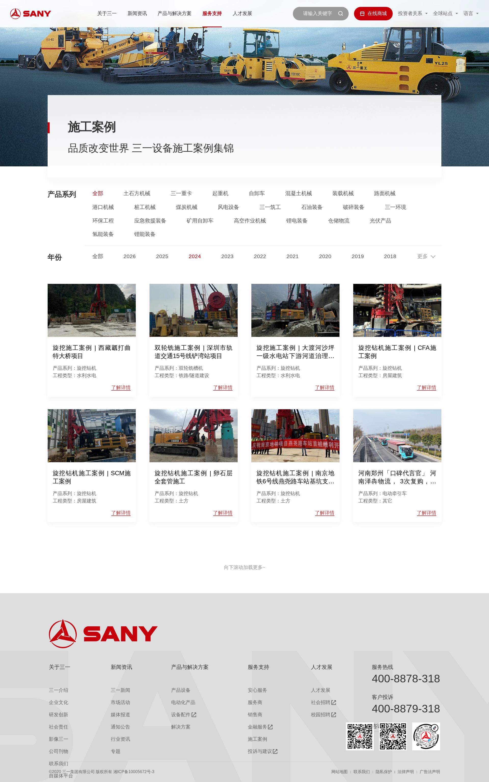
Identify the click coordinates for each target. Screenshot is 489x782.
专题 (115, 751)
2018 (390, 256)
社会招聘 (320, 702)
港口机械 (103, 207)
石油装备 (312, 207)
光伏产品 (380, 220)
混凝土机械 (298, 193)
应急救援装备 (150, 220)
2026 (130, 256)
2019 (358, 256)
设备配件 (181, 714)
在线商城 (377, 13)
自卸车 (257, 193)
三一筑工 (270, 207)
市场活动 (120, 702)
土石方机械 (137, 193)
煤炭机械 (186, 207)
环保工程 (103, 220)
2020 (325, 256)
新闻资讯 (137, 13)
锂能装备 (145, 234)
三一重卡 (181, 193)
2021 (293, 256)
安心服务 (257, 690)
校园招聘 (320, 714)
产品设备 (181, 690)
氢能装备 (103, 234)
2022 (260, 256)
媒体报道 (120, 714)
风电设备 (228, 207)
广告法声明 (430, 772)
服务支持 (212, 13)
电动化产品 (183, 702)
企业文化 (58, 702)
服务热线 (382, 667)
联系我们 (362, 772)
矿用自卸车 (200, 220)
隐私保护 (384, 772)
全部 (97, 193)
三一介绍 (58, 690)
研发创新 (58, 714)
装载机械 (343, 193)
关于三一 (107, 13)
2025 (162, 256)
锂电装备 (297, 220)
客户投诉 (382, 697)
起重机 (220, 193)
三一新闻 (120, 690)
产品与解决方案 (175, 13)
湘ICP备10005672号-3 (133, 772)
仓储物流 (338, 220)
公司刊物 (58, 751)
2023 (227, 256)
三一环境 (395, 207)
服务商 (255, 702)
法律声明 (406, 772)
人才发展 (242, 13)
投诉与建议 (260, 751)
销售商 (255, 714)
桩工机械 (145, 207)
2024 (195, 256)
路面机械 (385, 193)
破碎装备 (353, 207)
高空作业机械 (250, 220)
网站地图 (339, 772)
